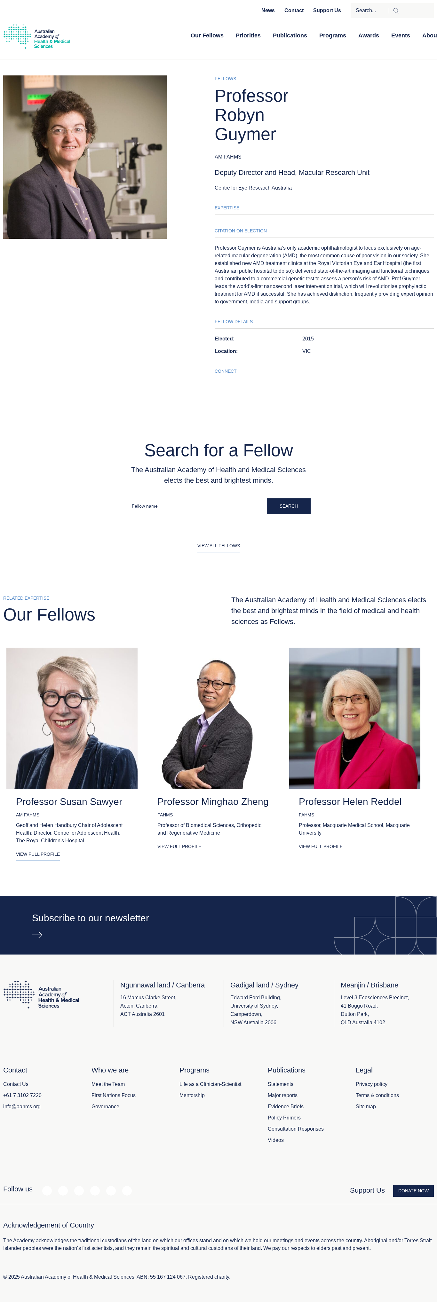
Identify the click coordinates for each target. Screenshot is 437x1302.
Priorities (248, 35)
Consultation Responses (296, 1129)
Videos (276, 1140)
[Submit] (411, 10)
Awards (368, 35)
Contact (294, 10)
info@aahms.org (22, 1106)
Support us (327, 10)
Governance (105, 1106)
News (268, 10)
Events (400, 35)
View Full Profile (38, 854)
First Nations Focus (113, 1095)
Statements (280, 1084)
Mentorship (192, 1095)
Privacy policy (371, 1084)
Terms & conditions (377, 1095)
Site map (366, 1106)
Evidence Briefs (286, 1106)
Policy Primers (284, 1117)
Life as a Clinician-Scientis (209, 1084)
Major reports (283, 1095)
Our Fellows (207, 35)
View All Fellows (218, 545)
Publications (290, 35)
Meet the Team (108, 1084)
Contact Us (15, 1084)
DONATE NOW (413, 1190)
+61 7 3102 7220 (22, 1095)
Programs (332, 35)
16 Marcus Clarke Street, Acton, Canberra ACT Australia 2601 (148, 1006)
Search (289, 506)
